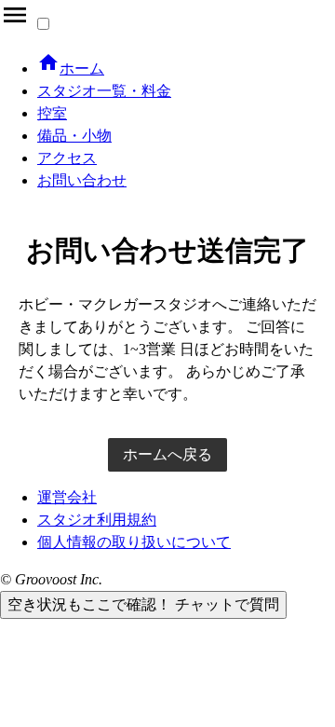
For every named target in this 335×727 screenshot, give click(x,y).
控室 (52, 113)
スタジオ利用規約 (96, 520)
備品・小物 (74, 136)
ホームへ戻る (167, 454)
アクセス (67, 158)
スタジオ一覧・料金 (104, 91)
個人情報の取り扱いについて (134, 542)
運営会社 (67, 497)
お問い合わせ (82, 180)
